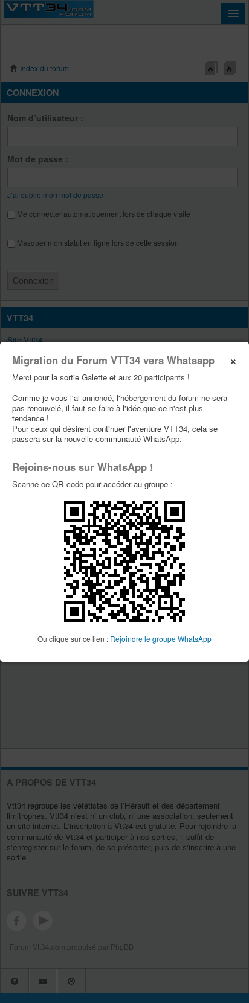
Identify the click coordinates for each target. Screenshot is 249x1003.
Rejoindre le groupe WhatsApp (161, 638)
